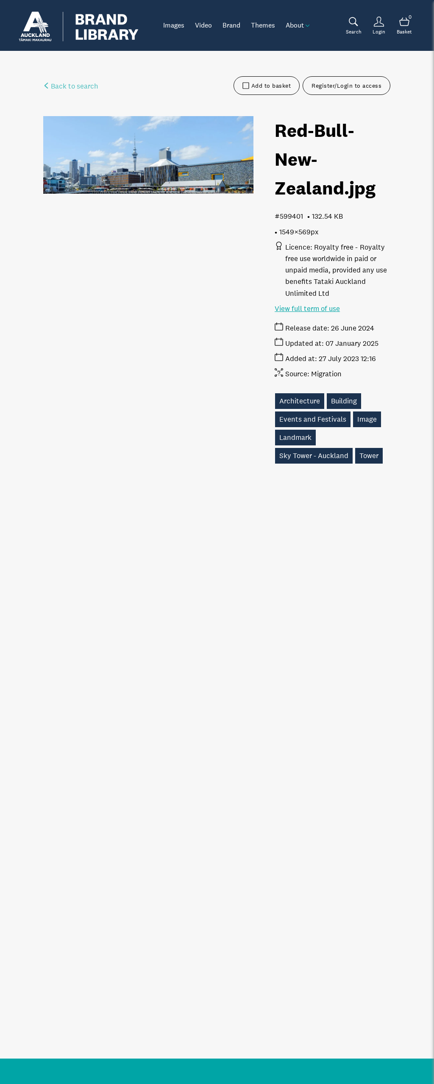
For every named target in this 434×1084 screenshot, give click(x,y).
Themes (263, 25)
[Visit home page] (78, 25)
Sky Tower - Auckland (313, 455)
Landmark (295, 437)
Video (203, 25)
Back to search (73, 86)
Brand (231, 25)
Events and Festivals (312, 419)
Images (173, 25)
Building (344, 401)
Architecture (299, 401)
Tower (368, 455)
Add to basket (271, 85)
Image (367, 419)
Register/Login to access (346, 85)
